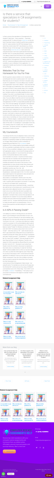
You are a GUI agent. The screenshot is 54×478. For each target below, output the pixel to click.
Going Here (25, 40)
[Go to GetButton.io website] (3, 476)
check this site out (16, 49)
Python (45, 67)
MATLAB (46, 90)
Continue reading (10, 366)
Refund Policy (44, 469)
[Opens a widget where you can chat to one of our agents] (49, 475)
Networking (46, 76)
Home (4, 25)
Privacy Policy (38, 469)
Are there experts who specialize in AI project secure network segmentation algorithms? (27, 354)
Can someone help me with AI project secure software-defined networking (10, 353)
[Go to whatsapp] (3, 474)
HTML (45, 53)
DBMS (45, 51)
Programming (47, 42)
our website (11, 270)
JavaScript (46, 65)
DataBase (46, 40)
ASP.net (45, 78)
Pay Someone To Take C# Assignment (18, 25)
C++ (45, 38)
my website (23, 143)
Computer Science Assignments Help (10, 470)
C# (44, 88)
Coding (45, 55)
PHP (45, 48)
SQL (45, 92)
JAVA (45, 73)
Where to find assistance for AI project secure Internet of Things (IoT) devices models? (43, 354)
